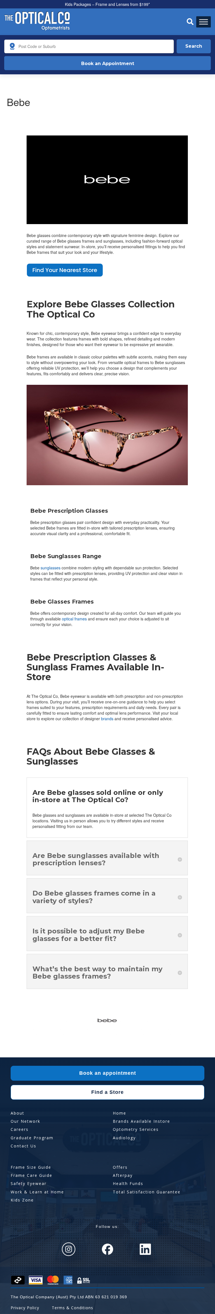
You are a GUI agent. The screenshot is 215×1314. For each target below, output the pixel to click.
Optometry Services (136, 1129)
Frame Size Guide (31, 1167)
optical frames (74, 619)
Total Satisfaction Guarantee (147, 1192)
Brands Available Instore (141, 1121)
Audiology (124, 1137)
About (17, 1113)
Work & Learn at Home (37, 1192)
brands (107, 718)
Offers (120, 1167)
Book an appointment (107, 1073)
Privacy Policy (25, 1307)
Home (119, 1113)
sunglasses (50, 567)
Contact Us (23, 1146)
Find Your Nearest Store (64, 270)
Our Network (25, 1121)
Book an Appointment (107, 63)
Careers (20, 1129)
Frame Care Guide (31, 1175)
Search (193, 46)
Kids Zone (22, 1200)
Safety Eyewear (28, 1183)
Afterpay (123, 1175)
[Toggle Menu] (203, 21)
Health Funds (128, 1183)
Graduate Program (32, 1137)
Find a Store (107, 1092)
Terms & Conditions (72, 1307)
